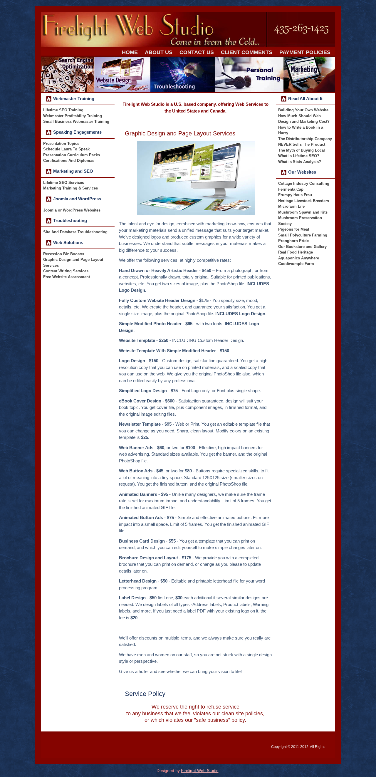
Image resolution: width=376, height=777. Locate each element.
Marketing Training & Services (70, 188)
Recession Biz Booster (63, 254)
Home (130, 52)
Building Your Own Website (303, 110)
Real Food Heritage (295, 252)
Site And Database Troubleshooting (75, 232)
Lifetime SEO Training (63, 110)
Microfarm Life (291, 206)
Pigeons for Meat (293, 229)
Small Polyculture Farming (302, 235)
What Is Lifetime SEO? (298, 156)
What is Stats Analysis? (299, 162)
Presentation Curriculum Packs (71, 155)
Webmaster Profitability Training (72, 116)
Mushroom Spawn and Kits (303, 212)
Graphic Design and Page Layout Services (180, 133)
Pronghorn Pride (293, 241)
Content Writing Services (65, 271)
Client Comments (246, 52)
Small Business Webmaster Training (76, 121)
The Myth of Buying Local (301, 150)
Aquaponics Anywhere (298, 258)
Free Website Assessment (66, 277)
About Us (158, 52)
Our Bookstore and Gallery (302, 246)
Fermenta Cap (290, 189)
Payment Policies (304, 52)
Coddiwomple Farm (296, 263)
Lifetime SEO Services (63, 182)
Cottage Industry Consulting (303, 183)
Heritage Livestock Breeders (303, 201)
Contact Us (196, 52)
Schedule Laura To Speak (66, 149)
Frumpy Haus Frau (295, 195)
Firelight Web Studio (200, 770)
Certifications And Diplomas (68, 160)
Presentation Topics (61, 143)
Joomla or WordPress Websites (71, 210)
